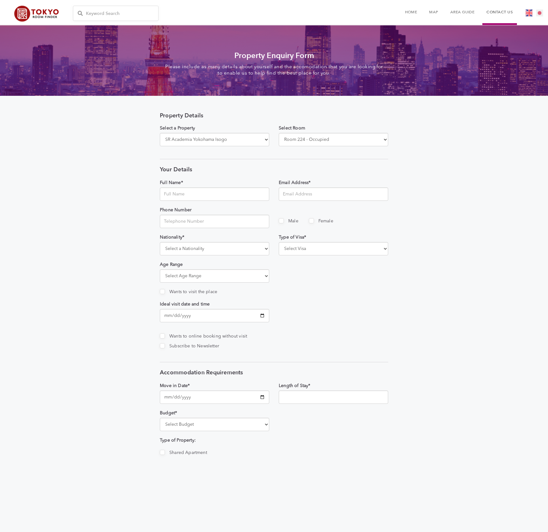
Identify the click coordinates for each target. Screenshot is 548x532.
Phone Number (176, 210)
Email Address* (294, 183)
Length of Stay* (294, 386)
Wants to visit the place (193, 292)
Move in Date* (175, 386)
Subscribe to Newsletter (194, 346)
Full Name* (171, 183)
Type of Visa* (292, 237)
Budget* (168, 413)
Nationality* (172, 237)
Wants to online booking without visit (208, 336)
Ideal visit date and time (185, 304)
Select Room (292, 128)
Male (293, 221)
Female (325, 221)
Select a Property (177, 128)
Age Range (171, 264)
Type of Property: (178, 440)
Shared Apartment (188, 452)
